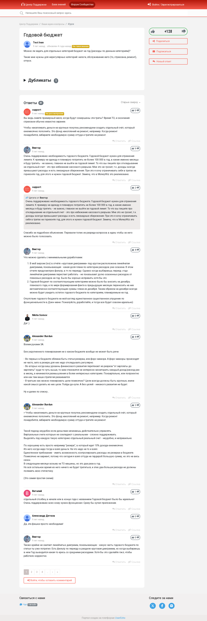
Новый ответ (163, 61)
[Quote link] (27, 198)
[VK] (171, 605)
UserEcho (120, 617)
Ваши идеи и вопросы (53, 24)
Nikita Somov (39, 315)
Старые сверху (130, 102)
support (36, 109)
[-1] (184, 31)
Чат (29, 604)
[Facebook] (162, 605)
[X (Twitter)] (153, 605)
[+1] (153, 31)
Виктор (36, 147)
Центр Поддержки (35, 4)
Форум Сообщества (82, 4)
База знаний (59, 4)
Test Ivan (38, 42)
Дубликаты (42, 80)
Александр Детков (43, 515)
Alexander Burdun (42, 336)
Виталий (37, 491)
